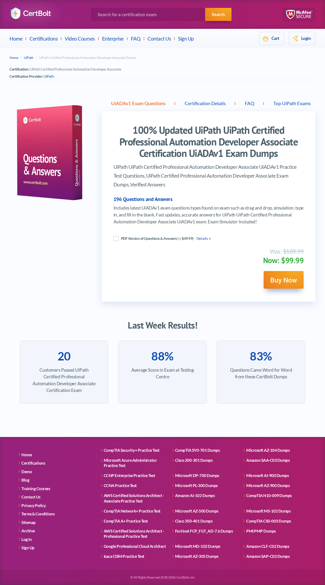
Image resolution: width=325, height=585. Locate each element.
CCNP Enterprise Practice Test (129, 475)
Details (202, 238)
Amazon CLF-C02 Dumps (267, 546)
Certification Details (205, 103)
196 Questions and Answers (142, 199)
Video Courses (80, 38)
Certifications (44, 38)
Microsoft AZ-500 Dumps (196, 510)
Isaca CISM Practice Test (124, 556)
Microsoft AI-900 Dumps (267, 475)
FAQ (136, 38)
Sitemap (28, 522)
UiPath (28, 58)
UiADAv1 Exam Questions (138, 103)
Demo (26, 471)
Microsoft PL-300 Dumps (196, 485)
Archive (28, 530)
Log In (26, 539)
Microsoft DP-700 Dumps (197, 475)
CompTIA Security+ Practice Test (132, 450)
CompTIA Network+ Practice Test (132, 510)
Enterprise (113, 38)
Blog (25, 479)
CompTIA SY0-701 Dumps (197, 450)
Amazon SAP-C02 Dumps (268, 556)
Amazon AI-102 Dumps (195, 495)
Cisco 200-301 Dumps (194, 460)
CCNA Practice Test (120, 485)
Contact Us (159, 38)
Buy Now (283, 279)
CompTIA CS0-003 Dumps (268, 520)
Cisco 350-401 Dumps (194, 520)
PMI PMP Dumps (261, 531)
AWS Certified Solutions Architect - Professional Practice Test (134, 534)
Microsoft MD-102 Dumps (197, 546)
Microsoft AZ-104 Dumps (268, 450)
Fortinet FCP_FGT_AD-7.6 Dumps (204, 531)
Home (16, 38)
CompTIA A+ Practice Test (126, 520)
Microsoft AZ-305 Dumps (196, 556)
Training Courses (35, 488)
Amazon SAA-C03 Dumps (268, 460)
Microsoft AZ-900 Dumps (268, 485)
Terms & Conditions (37, 513)
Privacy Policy (33, 505)
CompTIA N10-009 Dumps (269, 495)
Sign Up (186, 38)
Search (218, 14)
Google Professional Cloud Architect (135, 546)
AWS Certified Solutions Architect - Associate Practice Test (134, 498)
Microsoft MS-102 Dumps (268, 510)
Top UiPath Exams (292, 103)
